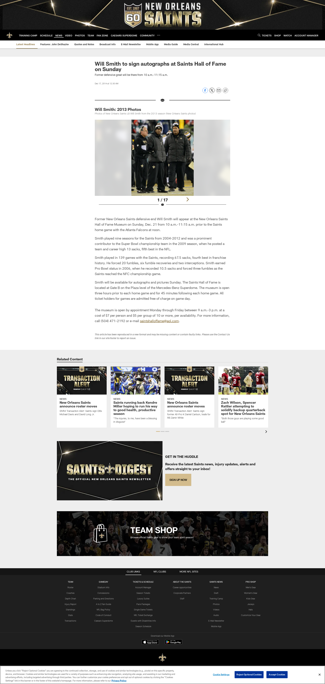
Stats (70, 615)
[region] (162, 675)
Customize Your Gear (251, 615)
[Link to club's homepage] (9, 35)
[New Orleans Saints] (162, 658)
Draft (216, 593)
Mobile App (216, 626)
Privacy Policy (119, 680)
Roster (70, 587)
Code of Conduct (103, 615)
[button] (158, 431)
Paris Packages (143, 604)
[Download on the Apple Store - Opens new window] (150, 642)
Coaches (70, 593)
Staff (182, 598)
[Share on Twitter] (212, 92)
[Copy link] (225, 90)
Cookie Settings (221, 674)
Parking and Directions (103, 598)
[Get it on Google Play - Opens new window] (173, 643)
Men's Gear (251, 587)
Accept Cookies (277, 674)
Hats (251, 609)
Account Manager (143, 587)
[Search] (259, 35)
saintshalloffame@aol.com (159, 321)
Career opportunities (182, 587)
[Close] (319, 674)
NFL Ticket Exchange (143, 615)
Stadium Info (103, 587)
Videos (216, 609)
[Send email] (218, 92)
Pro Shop (251, 582)
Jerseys (250, 604)
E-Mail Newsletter (216, 621)
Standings (70, 609)
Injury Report (70, 604)
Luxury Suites (143, 598)
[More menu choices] (158, 35)
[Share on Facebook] (205, 92)
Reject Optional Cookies (249, 674)
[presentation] (266, 432)
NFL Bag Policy (103, 609)
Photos (216, 604)
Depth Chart (70, 598)
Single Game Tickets (143, 609)
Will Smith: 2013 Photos (118, 109)
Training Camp (216, 598)
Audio (216, 615)
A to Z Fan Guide (103, 604)
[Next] (188, 199)
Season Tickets (143, 593)
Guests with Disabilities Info (143, 621)
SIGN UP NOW (178, 479)
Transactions (70, 621)
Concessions (103, 593)
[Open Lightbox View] (162, 165)
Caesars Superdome (103, 621)
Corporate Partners (182, 593)
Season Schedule (143, 626)
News (216, 587)
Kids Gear (250, 598)
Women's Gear (250, 593)
